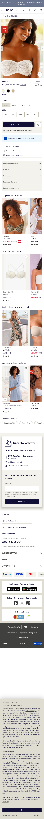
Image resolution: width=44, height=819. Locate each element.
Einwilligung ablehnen (10, 815)
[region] (22, 759)
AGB (25, 627)
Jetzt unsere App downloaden (22, 584)
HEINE (4, 559)
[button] (3, 10)
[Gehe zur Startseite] (10, 10)
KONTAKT (6, 514)
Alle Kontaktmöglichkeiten (16, 527)
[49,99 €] (15, 328)
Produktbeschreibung (11, 164)
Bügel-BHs (14, 16)
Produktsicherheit (10, 182)
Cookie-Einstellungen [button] (22, 637)
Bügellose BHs (9, 423)
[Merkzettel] (35, 10)
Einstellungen (37, 815)
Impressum (23, 633)
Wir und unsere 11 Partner (11, 709)
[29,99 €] (15, 272)
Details (6, 170)
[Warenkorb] (41, 10)
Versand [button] (23, 85)
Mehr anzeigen (10, 496)
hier (29, 732)
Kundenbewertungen (11, 188)
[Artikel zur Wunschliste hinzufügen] (38, 124)
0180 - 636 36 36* (11, 541)
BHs (8, 16)
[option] (3, 91)
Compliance (33, 633)
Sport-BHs (26, 423)
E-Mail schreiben (11, 521)
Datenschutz (33, 627)
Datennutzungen (30, 711)
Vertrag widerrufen (14, 627)
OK (22, 810)
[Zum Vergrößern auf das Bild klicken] (39, 74)
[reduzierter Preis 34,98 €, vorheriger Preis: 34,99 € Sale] (15, 216)
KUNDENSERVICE (9, 553)
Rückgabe (7, 176)
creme (4, 95)
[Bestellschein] (29, 10)
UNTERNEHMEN (9, 566)
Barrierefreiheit (12, 633)
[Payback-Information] (38, 643)
